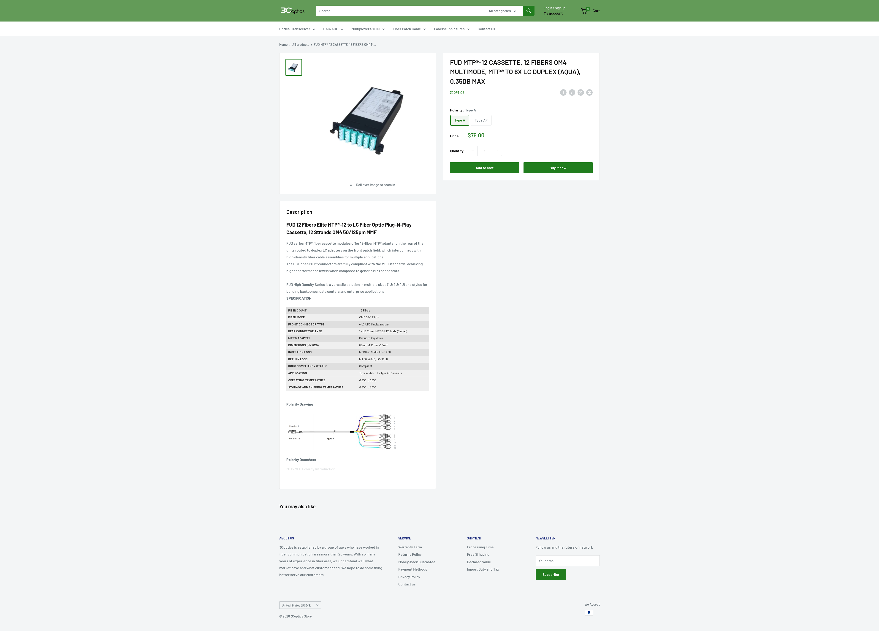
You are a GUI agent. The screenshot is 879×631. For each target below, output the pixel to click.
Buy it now (558, 167)
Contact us (486, 29)
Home (283, 44)
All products (300, 44)
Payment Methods (412, 569)
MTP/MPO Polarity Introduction (310, 469)
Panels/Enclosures (449, 29)
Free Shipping (478, 554)
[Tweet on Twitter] (581, 92)
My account (553, 13)
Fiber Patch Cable (407, 29)
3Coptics (457, 93)
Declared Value (479, 562)
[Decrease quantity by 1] (472, 151)
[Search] (528, 11)
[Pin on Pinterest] (572, 92)
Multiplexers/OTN (365, 29)
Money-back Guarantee (416, 562)
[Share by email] (589, 92)
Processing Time (480, 547)
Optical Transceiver (294, 29)
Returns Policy (410, 554)
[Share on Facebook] (563, 92)
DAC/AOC (330, 29)
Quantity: (457, 151)
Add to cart (485, 167)
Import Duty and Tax (483, 569)
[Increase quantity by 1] (497, 151)
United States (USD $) (296, 605)
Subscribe (551, 574)
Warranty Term (410, 547)
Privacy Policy (409, 576)
